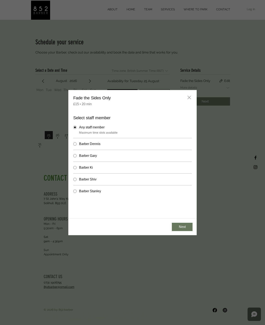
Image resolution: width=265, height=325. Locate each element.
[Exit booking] (189, 97)
